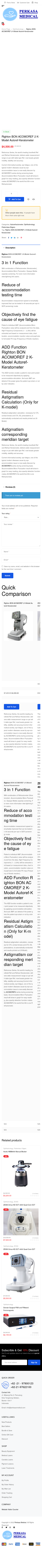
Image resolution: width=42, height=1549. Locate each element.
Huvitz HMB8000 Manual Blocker (15, 1151)
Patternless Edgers (8, 227)
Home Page (6, 29)
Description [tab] (10, 247)
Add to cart (16, 199)
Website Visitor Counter (10, 1509)
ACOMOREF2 (7, 466)
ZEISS (16, 1202)
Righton (5, 254)
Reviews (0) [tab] (10, 487)
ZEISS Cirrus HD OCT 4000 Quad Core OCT (19, 1205)
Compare (33, 199)
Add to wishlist (28, 199)
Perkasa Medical (20, 1522)
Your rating (6, 513)
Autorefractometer (16, 224)
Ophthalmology (18, 29)
